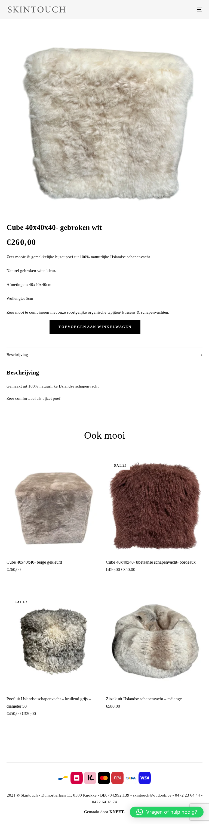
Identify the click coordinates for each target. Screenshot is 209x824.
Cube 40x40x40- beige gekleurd (34, 562)
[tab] (104, 355)
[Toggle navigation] (169, 9)
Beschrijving (17, 354)
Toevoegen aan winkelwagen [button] (55, 545)
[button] (167, 812)
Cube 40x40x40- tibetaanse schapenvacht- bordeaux (151, 562)
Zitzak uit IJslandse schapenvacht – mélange (144, 699)
